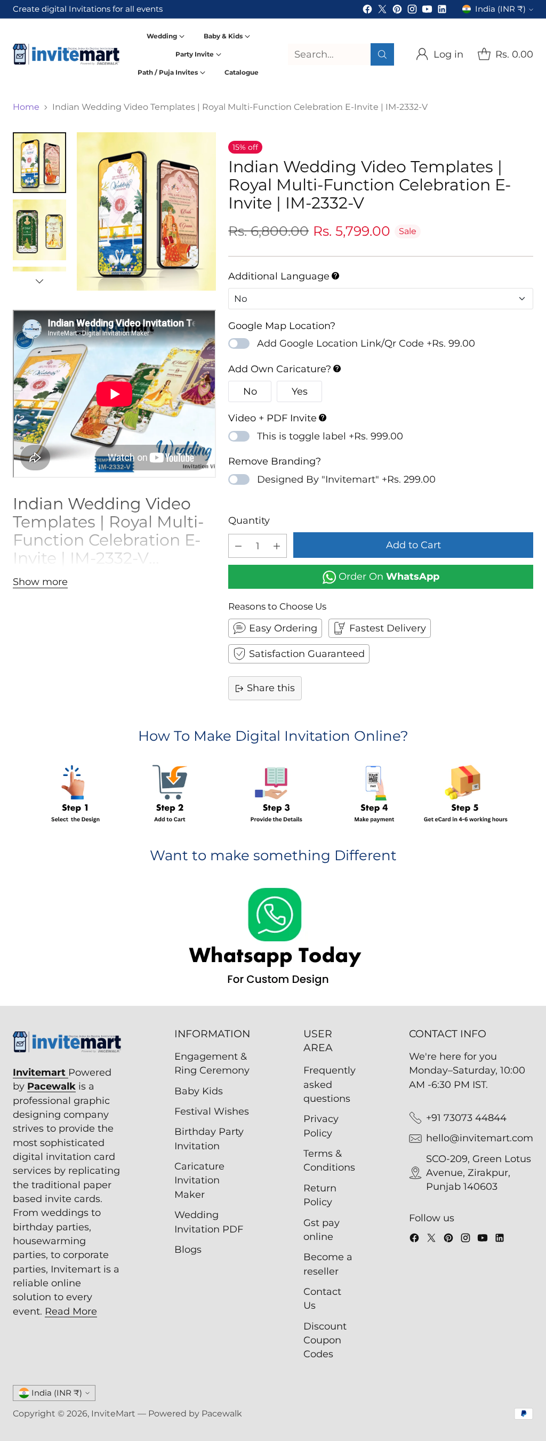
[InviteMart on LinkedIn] (442, 11)
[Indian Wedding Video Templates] (146, 211)
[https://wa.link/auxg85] (273, 938)
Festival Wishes (211, 1111)
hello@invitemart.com (479, 1137)
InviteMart (113, 1413)
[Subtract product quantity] (238, 545)
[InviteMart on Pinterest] (397, 11)
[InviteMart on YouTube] (427, 11)
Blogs (188, 1249)
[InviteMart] (66, 54)
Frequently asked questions (329, 1084)
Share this (271, 687)
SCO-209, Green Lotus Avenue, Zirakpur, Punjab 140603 (478, 1172)
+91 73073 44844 (466, 1117)
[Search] (382, 54)
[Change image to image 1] (39, 162)
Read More (71, 1311)
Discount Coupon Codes (325, 1340)
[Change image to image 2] (39, 229)
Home (26, 107)
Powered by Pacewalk (195, 1413)
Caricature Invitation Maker (199, 1180)
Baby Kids (198, 1090)
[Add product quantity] (276, 545)
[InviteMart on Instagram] (412, 11)
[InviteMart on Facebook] (367, 11)
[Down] (39, 281)
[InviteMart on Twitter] (382, 11)
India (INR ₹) (500, 9)
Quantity (249, 520)
